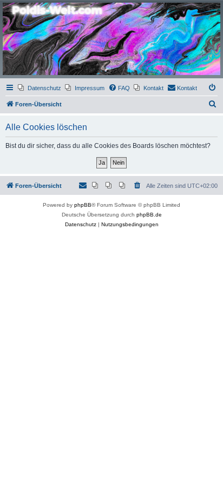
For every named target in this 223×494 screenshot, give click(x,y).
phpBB (82, 205)
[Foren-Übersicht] (111, 39)
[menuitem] (39, 88)
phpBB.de (149, 215)
